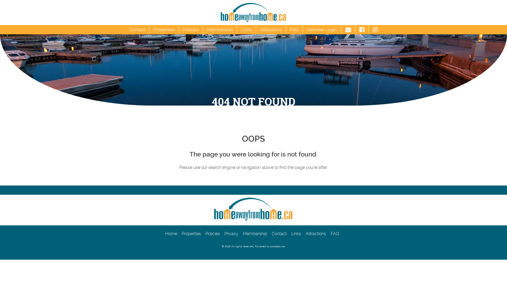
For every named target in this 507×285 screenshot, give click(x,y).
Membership (220, 29)
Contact (137, 29)
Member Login (322, 29)
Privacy (231, 233)
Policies (191, 29)
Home (171, 233)
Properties (164, 29)
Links (246, 29)
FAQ (294, 29)
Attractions (271, 29)
